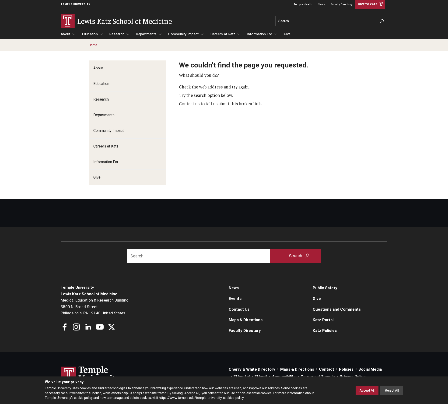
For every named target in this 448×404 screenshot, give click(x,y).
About (65, 34)
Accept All (367, 390)
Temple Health (303, 4)
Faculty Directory (341, 4)
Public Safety (325, 287)
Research (116, 34)
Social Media (370, 369)
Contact (326, 369)
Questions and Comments (337, 309)
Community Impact (183, 34)
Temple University (75, 4)
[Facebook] (65, 327)
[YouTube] (100, 327)
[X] (111, 327)
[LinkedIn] (88, 327)
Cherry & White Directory (252, 369)
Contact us (189, 103)
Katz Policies (325, 330)
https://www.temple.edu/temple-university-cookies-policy (201, 398)
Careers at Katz (222, 34)
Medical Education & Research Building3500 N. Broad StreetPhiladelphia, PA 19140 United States (95, 306)
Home (93, 45)
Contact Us (239, 309)
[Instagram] (76, 327)
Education (90, 34)
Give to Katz (367, 4)
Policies (346, 369)
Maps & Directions (245, 319)
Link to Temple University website (91, 375)
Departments (146, 34)
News (321, 4)
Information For (259, 34)
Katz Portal (323, 319)
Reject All (392, 390)
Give (287, 34)
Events (235, 298)
